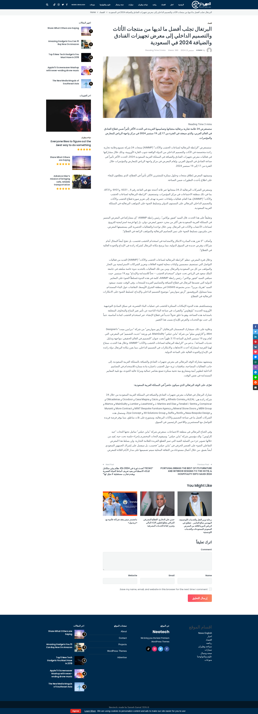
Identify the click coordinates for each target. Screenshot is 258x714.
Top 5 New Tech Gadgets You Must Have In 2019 (64, 56)
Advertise (122, 657)
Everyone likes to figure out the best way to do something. (71, 143)
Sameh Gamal (134, 707)
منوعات (92, 4)
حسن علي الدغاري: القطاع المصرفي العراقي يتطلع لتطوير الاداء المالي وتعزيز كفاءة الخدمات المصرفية (159, 522)
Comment (206, 549)
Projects (122, 644)
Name (208, 575)
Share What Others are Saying (63, 28)
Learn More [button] (90, 711)
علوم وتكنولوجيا (105, 4)
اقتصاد (163, 4)
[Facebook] (66, 4)
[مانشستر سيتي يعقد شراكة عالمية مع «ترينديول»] (120, 503)
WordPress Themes (117, 651)
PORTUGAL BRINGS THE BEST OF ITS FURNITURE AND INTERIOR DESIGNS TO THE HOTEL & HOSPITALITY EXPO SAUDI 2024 (186, 471)
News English (78, 4)
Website (132, 575)
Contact (123, 638)
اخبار (171, 4)
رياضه (154, 4)
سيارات (130, 4)
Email (172, 575)
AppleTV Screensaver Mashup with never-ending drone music (62, 69)
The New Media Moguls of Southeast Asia (65, 82)
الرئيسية (181, 4)
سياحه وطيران (143, 4)
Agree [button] (75, 711)
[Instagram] (59, 4)
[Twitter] (63, 4)
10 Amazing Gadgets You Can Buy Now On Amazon (63, 43)
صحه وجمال (119, 4)
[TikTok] (54, 4)
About (124, 631)
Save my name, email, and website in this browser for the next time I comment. (163, 589)
